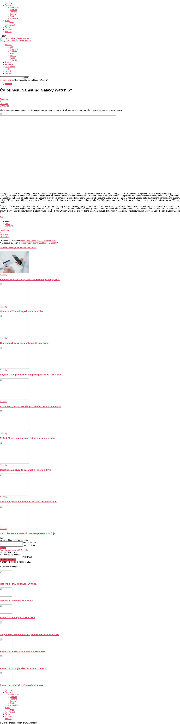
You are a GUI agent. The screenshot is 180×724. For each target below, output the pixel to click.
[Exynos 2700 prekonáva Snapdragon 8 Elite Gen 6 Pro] (14, 368)
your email (27, 557)
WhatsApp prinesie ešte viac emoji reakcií (38, 241)
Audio (12, 16)
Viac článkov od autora (25, 248)
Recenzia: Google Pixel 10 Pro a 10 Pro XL (23, 668)
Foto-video (14, 18)
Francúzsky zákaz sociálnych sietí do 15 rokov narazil (30, 406)
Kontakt (8, 32)
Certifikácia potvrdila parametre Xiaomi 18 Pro (25, 470)
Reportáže (9, 23)
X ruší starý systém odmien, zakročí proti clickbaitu (28, 501)
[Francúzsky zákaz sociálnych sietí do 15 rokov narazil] (14, 399)
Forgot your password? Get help (14, 550)
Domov (3, 80)
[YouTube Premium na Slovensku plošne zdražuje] (14, 526)
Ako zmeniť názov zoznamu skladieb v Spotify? (37, 243)
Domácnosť (10, 25)
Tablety (13, 14)
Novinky (8, 3)
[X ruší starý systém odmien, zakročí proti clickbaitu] (14, 495)
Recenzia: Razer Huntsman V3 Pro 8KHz (22, 651)
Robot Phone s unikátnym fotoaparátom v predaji (27, 438)
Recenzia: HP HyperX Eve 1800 (17, 617)
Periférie (13, 12)
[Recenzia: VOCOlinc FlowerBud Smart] (6, 681)
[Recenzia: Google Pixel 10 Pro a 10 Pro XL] (6, 664)
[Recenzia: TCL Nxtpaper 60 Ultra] (6, 579)
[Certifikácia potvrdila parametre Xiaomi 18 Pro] (14, 463)
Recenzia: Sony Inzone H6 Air (16, 600)
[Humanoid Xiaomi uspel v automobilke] (14, 304)
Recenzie (9, 5)
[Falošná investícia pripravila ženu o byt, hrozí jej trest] (14, 273)
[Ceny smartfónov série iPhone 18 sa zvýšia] (14, 336)
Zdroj (2, 217)
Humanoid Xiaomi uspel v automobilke (21, 311)
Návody (8, 29)
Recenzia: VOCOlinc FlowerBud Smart (21, 685)
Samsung (9, 226)
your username (29, 543)
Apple (7, 224)
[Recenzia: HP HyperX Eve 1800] (6, 613)
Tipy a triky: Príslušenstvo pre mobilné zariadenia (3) (29, 634)
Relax (7, 27)
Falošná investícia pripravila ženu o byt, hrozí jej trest (30, 279)
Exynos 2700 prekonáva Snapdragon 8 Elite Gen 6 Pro (30, 374)
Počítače (13, 10)
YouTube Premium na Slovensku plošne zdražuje (27, 533)
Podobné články (7, 248)
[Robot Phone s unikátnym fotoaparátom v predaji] (14, 431)
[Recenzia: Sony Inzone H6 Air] (6, 596)
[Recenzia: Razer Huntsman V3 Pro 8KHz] (6, 647)
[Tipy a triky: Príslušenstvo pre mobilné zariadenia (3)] (6, 630)
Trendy (8, 21)
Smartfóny (14, 7)
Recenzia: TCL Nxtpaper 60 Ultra (18, 584)
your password (29, 545)
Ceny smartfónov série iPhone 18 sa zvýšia (24, 343)
